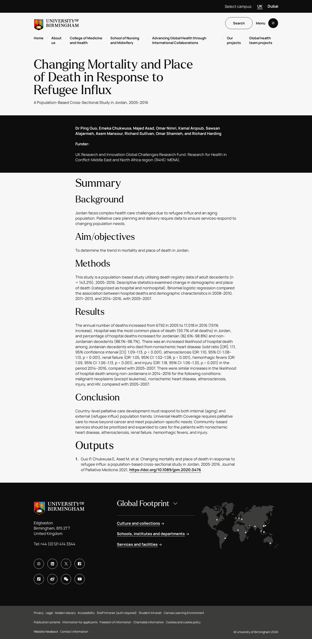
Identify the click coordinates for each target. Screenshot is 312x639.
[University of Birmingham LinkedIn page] (52, 564)
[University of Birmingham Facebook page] (79, 564)
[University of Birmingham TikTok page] (39, 579)
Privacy (39, 613)
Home (39, 38)
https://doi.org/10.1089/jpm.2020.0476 (165, 469)
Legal (49, 613)
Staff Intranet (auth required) (117, 613)
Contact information (74, 631)
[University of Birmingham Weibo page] (52, 579)
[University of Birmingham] (56, 23)
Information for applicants (79, 622)
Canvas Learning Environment (184, 613)
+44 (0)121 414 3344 (57, 543)
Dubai (273, 6)
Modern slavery (65, 613)
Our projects (234, 40)
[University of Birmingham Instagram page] (39, 564)
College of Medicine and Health (86, 40)
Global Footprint (143, 503)
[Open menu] (273, 23)
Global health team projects (260, 40)
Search (239, 23)
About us (56, 40)
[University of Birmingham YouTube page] (79, 579)
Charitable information (148, 622)
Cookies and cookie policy (183, 622)
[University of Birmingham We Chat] (66, 579)
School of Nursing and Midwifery (124, 40)
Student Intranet (150, 613)
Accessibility (86, 613)
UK (260, 6)
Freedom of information (115, 622)
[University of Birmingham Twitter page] (66, 564)
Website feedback (46, 631)
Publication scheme (47, 622)
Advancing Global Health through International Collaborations (179, 40)
